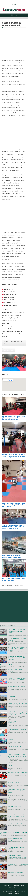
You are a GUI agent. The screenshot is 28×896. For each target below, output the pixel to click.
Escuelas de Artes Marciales (13, 585)
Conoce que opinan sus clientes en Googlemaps (13, 343)
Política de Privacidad (14, 888)
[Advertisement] (14, 44)
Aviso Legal (7, 885)
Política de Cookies (18, 885)
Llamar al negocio (8, 350)
